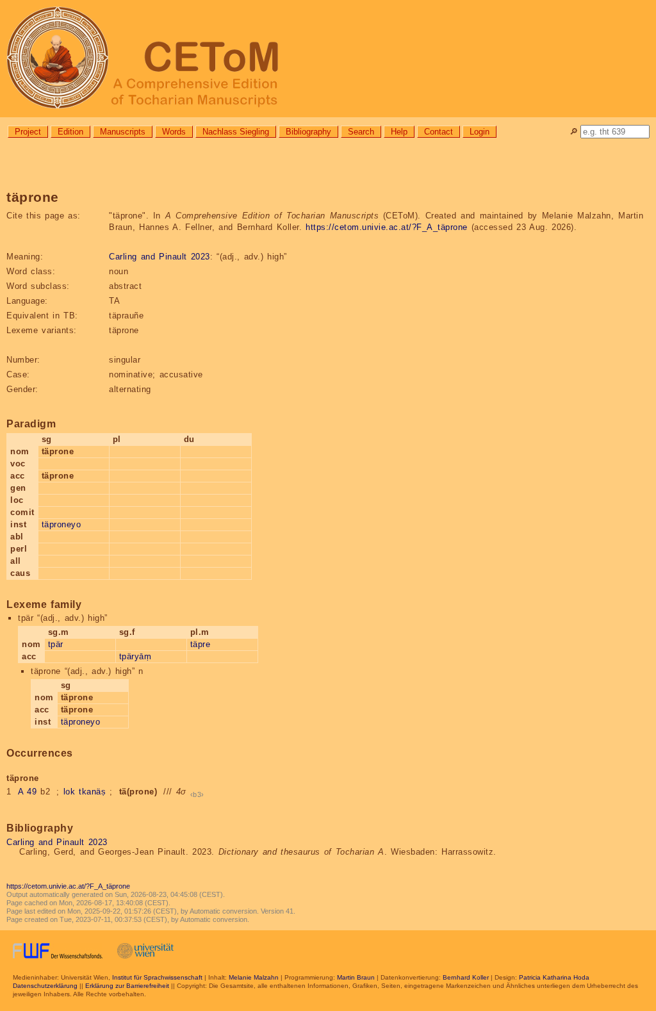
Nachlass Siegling (235, 131)
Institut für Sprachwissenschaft (157, 977)
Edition (70, 131)
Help (399, 131)
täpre (200, 644)
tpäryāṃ (135, 656)
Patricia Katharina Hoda (554, 977)
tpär (55, 644)
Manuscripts (122, 131)
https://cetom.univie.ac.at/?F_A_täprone (387, 227)
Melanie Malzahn (254, 977)
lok (69, 791)
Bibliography (308, 131)
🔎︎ (574, 131)
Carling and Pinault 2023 (159, 256)
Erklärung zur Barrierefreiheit (127, 985)
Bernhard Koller (466, 977)
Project (28, 131)
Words (174, 131)
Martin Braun (356, 977)
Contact (438, 131)
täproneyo (61, 524)
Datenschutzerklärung (45, 985)
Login (479, 131)
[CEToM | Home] (328, 58)
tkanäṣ (92, 791)
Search (361, 131)
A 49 (27, 791)
